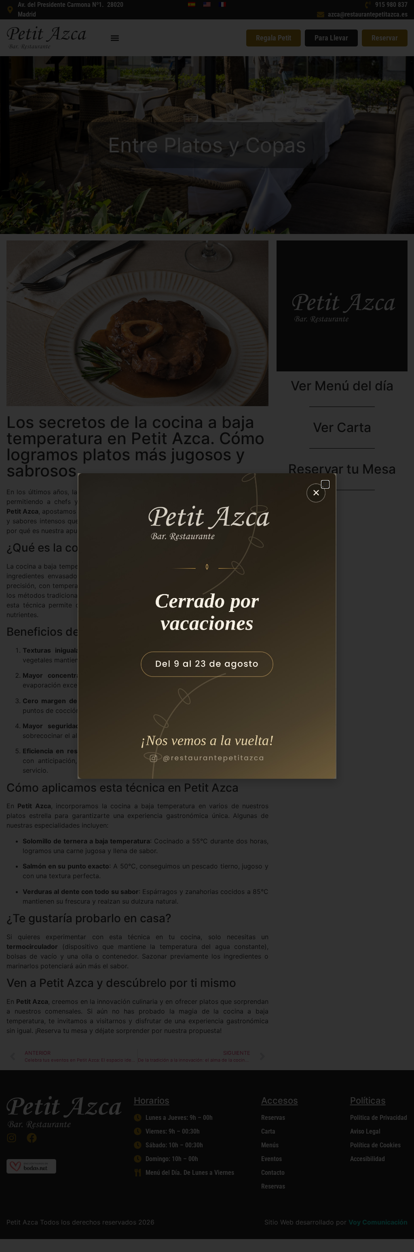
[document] (207, 626)
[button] (325, 484)
